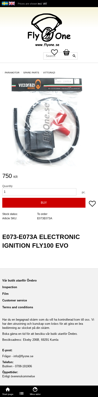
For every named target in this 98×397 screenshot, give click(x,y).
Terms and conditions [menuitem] (17, 307)
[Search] (74, 56)
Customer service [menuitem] (14, 300)
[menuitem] (21, 393)
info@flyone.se (23, 356)
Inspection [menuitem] (9, 287)
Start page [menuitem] (7, 394)
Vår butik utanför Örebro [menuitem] (19, 280)
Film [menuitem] (5, 293)
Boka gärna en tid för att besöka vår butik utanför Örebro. (40, 333)
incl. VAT (42, 3)
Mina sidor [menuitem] (35, 394)
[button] (92, 204)
